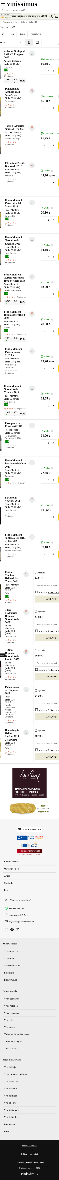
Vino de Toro (10, 1103)
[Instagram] (7, 930)
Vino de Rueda (10, 1096)
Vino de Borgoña (11, 1110)
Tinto (12, 34)
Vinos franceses (11, 1013)
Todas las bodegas (13, 1041)
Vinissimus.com (11, 951)
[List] (29, 42)
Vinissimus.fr (10, 958)
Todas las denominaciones (16, 1034)
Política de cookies (29, 1146)
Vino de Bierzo (10, 1088)
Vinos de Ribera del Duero (15, 1074)
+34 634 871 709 (16, 908)
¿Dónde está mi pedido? (20, 900)
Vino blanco (9, 1027)
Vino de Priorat (11, 1081)
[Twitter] (18, 930)
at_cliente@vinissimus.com (22, 922)
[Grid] (37, 42)
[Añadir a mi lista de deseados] (32, 165)
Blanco (22, 34)
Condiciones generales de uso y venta (29, 1162)
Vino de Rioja (10, 1067)
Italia (15, 22)
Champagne (9, 1124)
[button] (51, 16)
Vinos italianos (11, 1006)
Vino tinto (8, 1020)
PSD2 (23, 837)
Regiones (6, 22)
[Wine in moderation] (29, 852)
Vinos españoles (11, 999)
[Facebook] (12, 930)
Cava (6, 1131)
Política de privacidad (29, 1154)
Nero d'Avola (36, 34)
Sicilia (23, 22)
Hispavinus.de (10, 980)
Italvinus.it (9, 973)
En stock (48, 171)
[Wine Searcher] (29, 808)
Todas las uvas (11, 1048)
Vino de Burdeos (11, 1117)
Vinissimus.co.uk (12, 966)
